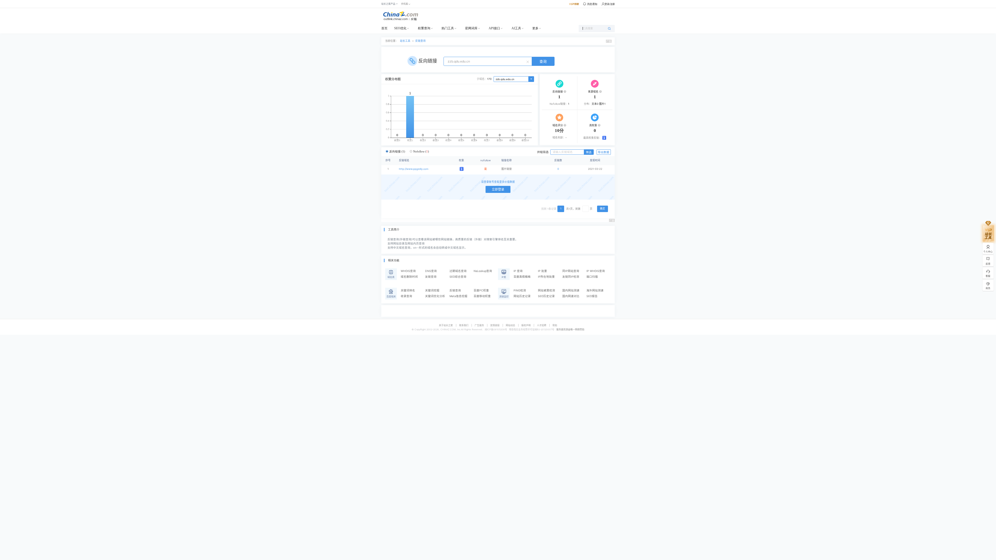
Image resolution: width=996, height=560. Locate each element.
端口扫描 (592, 276)
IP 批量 (542, 271)
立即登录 (498, 189)
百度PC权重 (481, 290)
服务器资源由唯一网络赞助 (570, 329)
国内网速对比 (570, 296)
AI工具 (516, 28)
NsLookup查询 (483, 271)
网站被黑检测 (546, 290)
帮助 (554, 325)
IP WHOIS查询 (595, 271)
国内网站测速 (570, 290)
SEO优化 (400, 28)
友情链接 (495, 325)
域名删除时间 (409, 276)
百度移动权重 (482, 296)
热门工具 (447, 28)
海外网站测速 (595, 290)
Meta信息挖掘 (458, 296)
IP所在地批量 (546, 276)
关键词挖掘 (432, 290)
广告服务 (479, 325)
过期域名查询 (458, 271)
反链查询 (420, 40)
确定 (602, 208)
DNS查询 (431, 271)
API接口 (494, 28)
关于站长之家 (446, 325)
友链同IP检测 (570, 276)
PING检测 (520, 290)
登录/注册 (610, 4)
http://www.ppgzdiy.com (413, 168)
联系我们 (463, 325)
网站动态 (510, 325)
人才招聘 (541, 325)
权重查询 (424, 28)
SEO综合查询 (457, 276)
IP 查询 (518, 271)
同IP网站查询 (570, 271)
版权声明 (526, 325)
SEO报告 (592, 296)
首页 (384, 28)
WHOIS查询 (408, 271)
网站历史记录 (522, 296)
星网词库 (471, 28)
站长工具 (405, 40)
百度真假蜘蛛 (522, 276)
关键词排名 (408, 290)
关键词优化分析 (435, 296)
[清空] (528, 61)
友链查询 (431, 276)
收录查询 (406, 296)
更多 (535, 28)
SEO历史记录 (546, 296)
